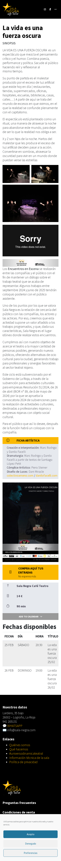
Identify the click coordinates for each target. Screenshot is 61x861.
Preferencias (30, 853)
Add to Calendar (28, 616)
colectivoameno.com (20, 475)
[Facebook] (50, 9)
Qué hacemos (18, 749)
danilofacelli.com (46, 475)
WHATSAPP (14, 726)
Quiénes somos (19, 745)
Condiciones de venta (19, 812)
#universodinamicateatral (26, 753)
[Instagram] (45, 9)
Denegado (30, 843)
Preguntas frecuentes (19, 803)
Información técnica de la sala (29, 758)
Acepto (30, 834)
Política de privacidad (23, 762)
